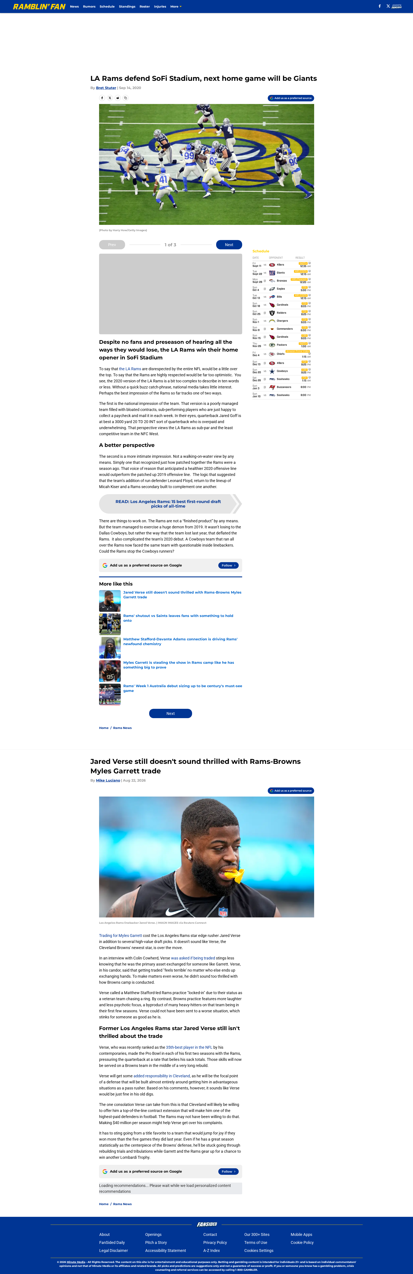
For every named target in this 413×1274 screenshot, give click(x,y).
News (74, 6)
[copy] (125, 98)
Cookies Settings (258, 1250)
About (104, 1234)
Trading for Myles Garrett (120, 935)
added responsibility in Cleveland (162, 1076)
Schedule (107, 6)
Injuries (160, 6)
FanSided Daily (112, 1242)
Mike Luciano (108, 780)
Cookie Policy (302, 1242)
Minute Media (76, 1262)
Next (229, 244)
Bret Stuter (106, 88)
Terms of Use (255, 1242)
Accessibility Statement (165, 1250)
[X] (388, 6)
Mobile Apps (301, 1234)
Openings (153, 1234)
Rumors (89, 6)
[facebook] (380, 6)
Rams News (122, 728)
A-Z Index (211, 1250)
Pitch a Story (156, 1242)
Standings (127, 6)
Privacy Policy (215, 1242)
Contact (210, 1234)
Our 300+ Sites (256, 1234)
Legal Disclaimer (113, 1250)
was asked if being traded (193, 958)
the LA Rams (130, 369)
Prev (112, 244)
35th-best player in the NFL (189, 1047)
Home (104, 728)
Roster (145, 6)
